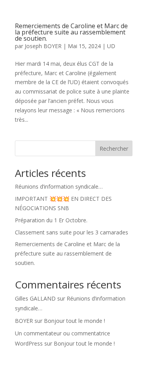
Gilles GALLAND (35, 298)
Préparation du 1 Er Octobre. (51, 220)
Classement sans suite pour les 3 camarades (71, 232)
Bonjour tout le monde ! (74, 320)
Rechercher (114, 148)
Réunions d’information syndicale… (59, 186)
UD (111, 46)
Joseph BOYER (43, 46)
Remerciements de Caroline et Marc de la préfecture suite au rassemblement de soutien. (71, 32)
